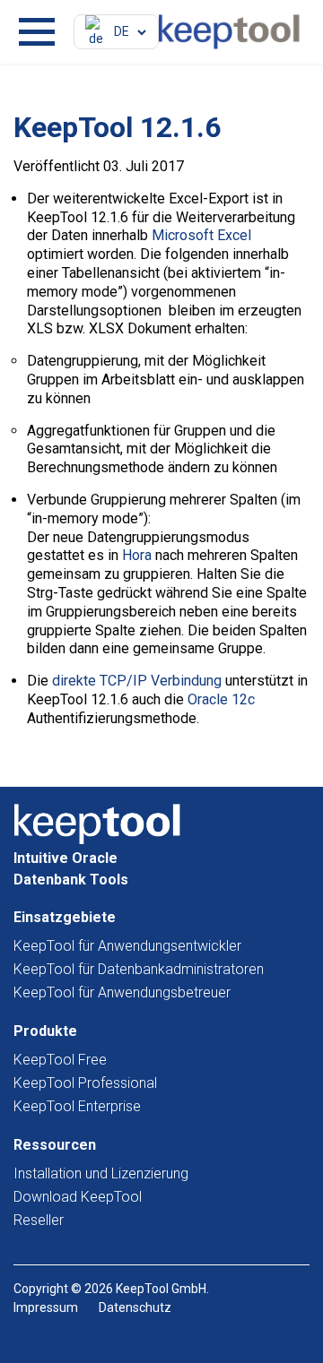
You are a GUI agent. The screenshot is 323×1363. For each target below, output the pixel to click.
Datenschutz (135, 1307)
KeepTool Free (60, 1059)
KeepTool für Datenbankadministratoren (138, 969)
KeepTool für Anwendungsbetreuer (122, 992)
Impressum (45, 1307)
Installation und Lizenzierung (100, 1173)
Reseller (38, 1220)
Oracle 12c (221, 699)
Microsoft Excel (201, 235)
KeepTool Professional (85, 1082)
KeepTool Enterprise (77, 1106)
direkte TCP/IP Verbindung (137, 680)
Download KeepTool (77, 1196)
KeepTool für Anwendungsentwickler (127, 945)
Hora (137, 555)
